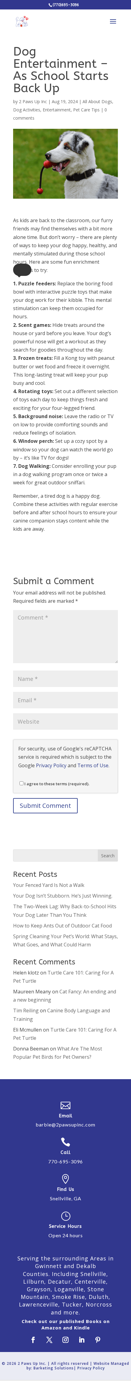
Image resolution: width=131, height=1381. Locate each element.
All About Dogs (97, 101)
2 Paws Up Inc (33, 101)
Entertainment (57, 110)
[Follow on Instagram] (66, 1340)
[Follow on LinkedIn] (82, 1340)
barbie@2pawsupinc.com (65, 1124)
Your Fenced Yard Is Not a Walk (48, 885)
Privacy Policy (51, 765)
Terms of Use (92, 765)
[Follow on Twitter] (49, 1340)
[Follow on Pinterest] (98, 1340)
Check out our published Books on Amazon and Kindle (66, 1324)
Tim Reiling (26, 1010)
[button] (22, 270)
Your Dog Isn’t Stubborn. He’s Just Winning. (62, 895)
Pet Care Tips (86, 110)
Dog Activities (26, 110)
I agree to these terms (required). (56, 783)
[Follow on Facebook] (33, 1340)
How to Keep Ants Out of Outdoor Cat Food (62, 925)
